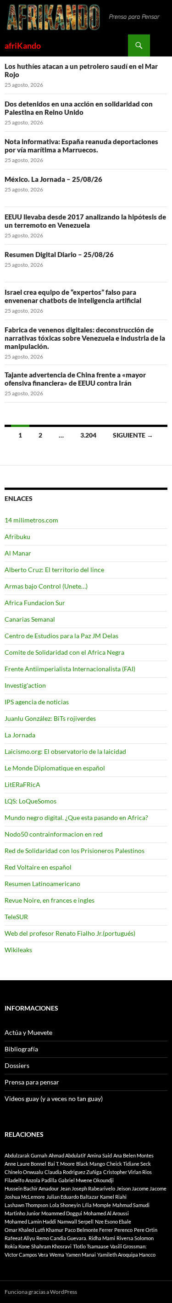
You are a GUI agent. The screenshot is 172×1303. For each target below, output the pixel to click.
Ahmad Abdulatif (67, 1155)
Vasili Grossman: (128, 1246)
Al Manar (18, 553)
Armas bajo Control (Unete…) (46, 586)
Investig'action (25, 685)
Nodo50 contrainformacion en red (54, 834)
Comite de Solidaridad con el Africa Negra (64, 652)
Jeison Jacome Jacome (141, 1188)
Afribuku (17, 536)
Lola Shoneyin (65, 1205)
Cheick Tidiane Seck (128, 1164)
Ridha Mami (102, 1238)
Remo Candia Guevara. (61, 1238)
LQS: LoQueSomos (30, 801)
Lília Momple (96, 1205)
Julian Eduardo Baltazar (72, 1197)
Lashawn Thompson (26, 1205)
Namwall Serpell (75, 1221)
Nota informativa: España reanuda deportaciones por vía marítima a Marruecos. (81, 145)
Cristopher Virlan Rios (127, 1172)
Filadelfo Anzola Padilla (31, 1180)
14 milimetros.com (31, 520)
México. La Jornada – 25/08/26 (53, 179)
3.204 (88, 435)
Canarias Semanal (30, 619)
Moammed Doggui (61, 1213)
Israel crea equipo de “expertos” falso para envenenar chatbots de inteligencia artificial (73, 296)
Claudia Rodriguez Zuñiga (73, 1172)
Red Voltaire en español (38, 867)
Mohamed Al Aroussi (106, 1213)
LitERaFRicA (22, 784)
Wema (57, 1255)
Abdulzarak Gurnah (26, 1155)
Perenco (123, 1230)
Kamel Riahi (113, 1197)
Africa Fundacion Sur (35, 603)
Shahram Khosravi (51, 1246)
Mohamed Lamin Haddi (30, 1221)
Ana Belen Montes (133, 1155)
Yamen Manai (81, 1255)
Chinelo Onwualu (24, 1172)
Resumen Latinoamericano (42, 883)
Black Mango (90, 1164)
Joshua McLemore (25, 1197)
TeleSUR (16, 917)
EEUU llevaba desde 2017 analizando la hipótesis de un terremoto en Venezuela (85, 221)
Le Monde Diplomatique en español (55, 768)
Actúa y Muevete (28, 1032)
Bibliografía (21, 1049)
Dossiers (17, 1065)
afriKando (23, 45)
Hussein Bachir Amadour (32, 1188)
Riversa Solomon (135, 1238)
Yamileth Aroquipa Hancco (126, 1255)
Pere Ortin (145, 1230)
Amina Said (99, 1155)
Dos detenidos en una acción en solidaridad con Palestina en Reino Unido (79, 108)
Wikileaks (18, 950)
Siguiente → (133, 435)
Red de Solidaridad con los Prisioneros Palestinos (74, 850)
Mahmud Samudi (131, 1205)
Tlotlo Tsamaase (91, 1246)
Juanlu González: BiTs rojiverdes (50, 718)
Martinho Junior (22, 1213)
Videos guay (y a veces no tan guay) (54, 1098)
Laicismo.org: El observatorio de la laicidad (65, 751)
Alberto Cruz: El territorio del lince (54, 569)
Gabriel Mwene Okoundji (86, 1180)
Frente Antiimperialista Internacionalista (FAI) (70, 669)
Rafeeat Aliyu (20, 1238)
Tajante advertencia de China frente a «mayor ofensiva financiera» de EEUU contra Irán (75, 379)
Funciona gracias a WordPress (41, 1291)
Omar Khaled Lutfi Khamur (34, 1230)
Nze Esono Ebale (113, 1221)
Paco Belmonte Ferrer (89, 1230)
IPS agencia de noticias (37, 702)
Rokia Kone (17, 1246)
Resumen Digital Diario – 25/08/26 (59, 254)
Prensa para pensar (32, 1082)
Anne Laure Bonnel (25, 1164)
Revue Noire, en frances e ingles (49, 900)
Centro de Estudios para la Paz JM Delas (61, 636)
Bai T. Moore (61, 1164)
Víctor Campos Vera (26, 1255)
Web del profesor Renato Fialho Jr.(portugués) (70, 933)
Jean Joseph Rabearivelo (87, 1188)
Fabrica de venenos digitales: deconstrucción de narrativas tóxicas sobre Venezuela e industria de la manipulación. (85, 338)
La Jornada (20, 735)
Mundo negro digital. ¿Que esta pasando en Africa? (76, 817)
